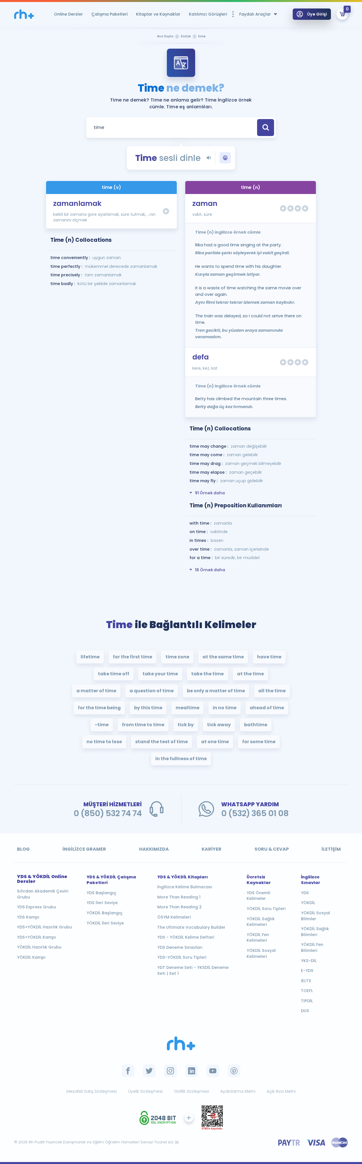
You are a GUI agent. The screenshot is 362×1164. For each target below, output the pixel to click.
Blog (23, 849)
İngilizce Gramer (84, 849)
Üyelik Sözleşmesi (145, 1091)
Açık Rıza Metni (281, 1091)
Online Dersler (68, 14)
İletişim (331, 849)
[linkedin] (191, 1070)
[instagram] (170, 1070)
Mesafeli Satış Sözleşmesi (91, 1091)
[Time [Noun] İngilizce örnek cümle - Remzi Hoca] (24, 14)
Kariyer (211, 849)
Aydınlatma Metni (237, 1091)
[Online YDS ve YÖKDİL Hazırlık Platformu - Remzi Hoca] (181, 1043)
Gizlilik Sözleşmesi (191, 1091)
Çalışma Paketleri (109, 14)
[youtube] (212, 1070)
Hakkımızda (154, 849)
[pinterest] (234, 1070)
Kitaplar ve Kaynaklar (158, 14)
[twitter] (149, 1070)
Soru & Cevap (272, 849)
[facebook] (128, 1070)
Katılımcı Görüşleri (208, 14)
